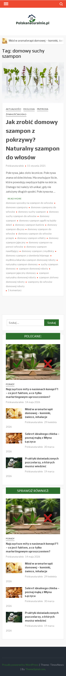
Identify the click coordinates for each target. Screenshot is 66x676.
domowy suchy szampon (32, 211)
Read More (15, 198)
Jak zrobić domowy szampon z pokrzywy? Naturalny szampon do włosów (33, 139)
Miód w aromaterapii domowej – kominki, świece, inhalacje (39, 413)
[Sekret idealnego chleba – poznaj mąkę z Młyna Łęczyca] (14, 437)
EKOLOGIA (29, 109)
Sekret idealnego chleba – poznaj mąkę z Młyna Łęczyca (42, 437)
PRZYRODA (42, 109)
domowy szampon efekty (31, 237)
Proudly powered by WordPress (20, 664)
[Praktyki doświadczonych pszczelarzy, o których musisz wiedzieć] (14, 462)
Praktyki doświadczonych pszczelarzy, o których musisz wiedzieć (42, 462)
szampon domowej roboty (33, 268)
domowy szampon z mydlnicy (38, 251)
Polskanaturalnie (15, 165)
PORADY (10, 384)
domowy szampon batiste (29, 224)
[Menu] (5, 4)
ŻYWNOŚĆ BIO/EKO (16, 114)
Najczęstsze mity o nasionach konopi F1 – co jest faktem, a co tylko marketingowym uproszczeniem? (32, 393)
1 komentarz (14, 290)
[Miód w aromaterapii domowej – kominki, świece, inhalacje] (14, 413)
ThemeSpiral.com (35, 669)
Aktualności (13, 109)
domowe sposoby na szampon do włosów (29, 202)
